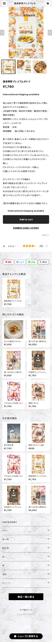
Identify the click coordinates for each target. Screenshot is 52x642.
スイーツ (6, 583)
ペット (5, 530)
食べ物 (5, 539)
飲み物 (5, 548)
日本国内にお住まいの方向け (26, 228)
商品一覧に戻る (26, 596)
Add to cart (26, 219)
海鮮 (4, 574)
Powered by (23, 614)
